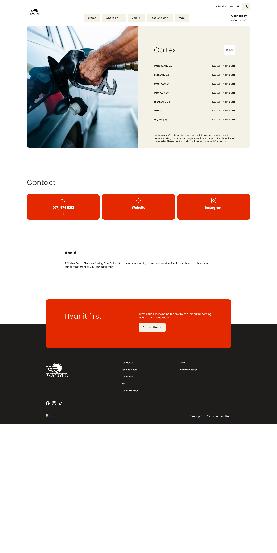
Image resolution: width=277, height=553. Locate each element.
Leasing (183, 362)
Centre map (127, 376)
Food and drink (159, 18)
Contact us (127, 362)
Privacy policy (197, 416)
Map (182, 18)
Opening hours (129, 369)
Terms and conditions (219, 416)
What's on (114, 18)
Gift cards (234, 6)
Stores (92, 18)
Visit (136, 18)
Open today (240, 16)
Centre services (129, 390)
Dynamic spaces (188, 369)
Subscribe (221, 6)
